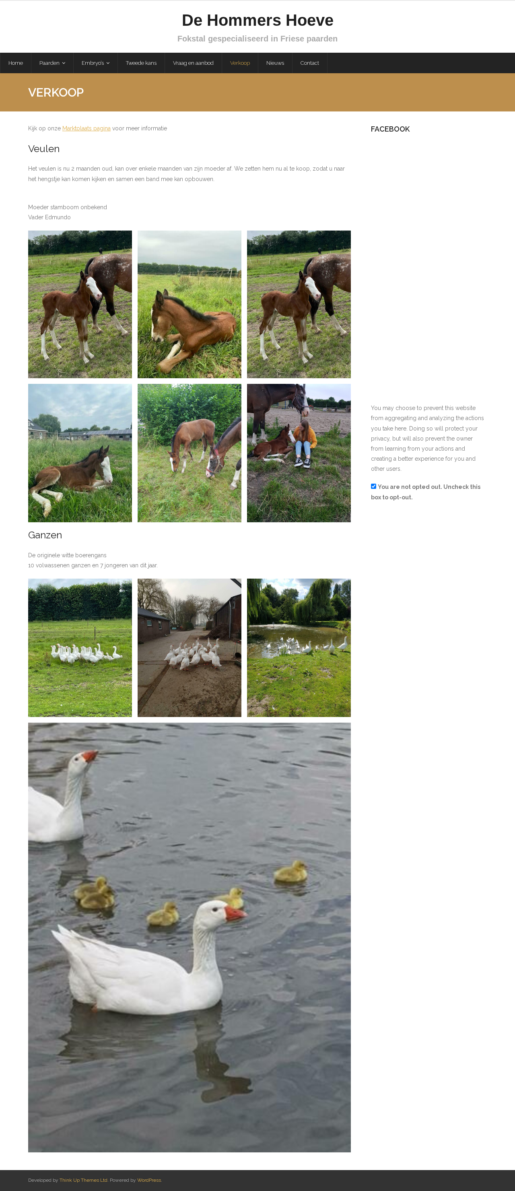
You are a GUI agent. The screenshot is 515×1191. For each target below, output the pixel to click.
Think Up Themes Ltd (83, 1180)
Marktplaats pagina (86, 128)
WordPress (149, 1180)
